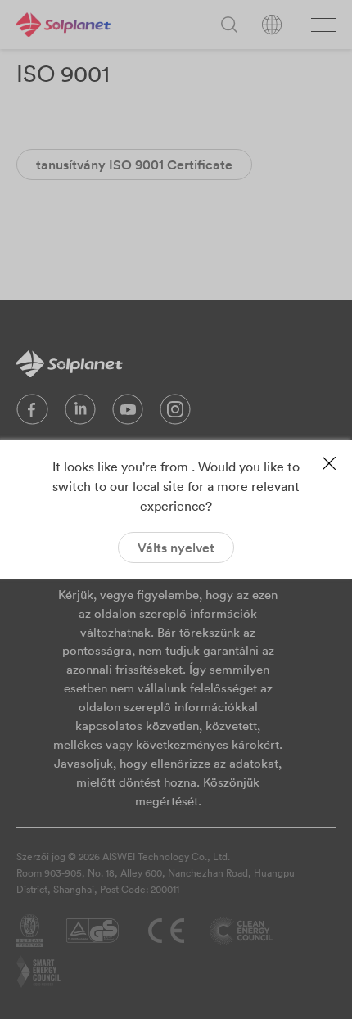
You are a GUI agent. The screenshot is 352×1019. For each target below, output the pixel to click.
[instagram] (175, 413)
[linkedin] (80, 413)
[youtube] (127, 413)
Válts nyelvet (176, 547)
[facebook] (32, 413)
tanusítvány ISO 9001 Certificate (134, 164)
